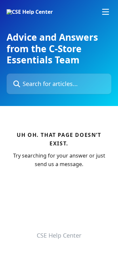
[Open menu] (105, 12)
